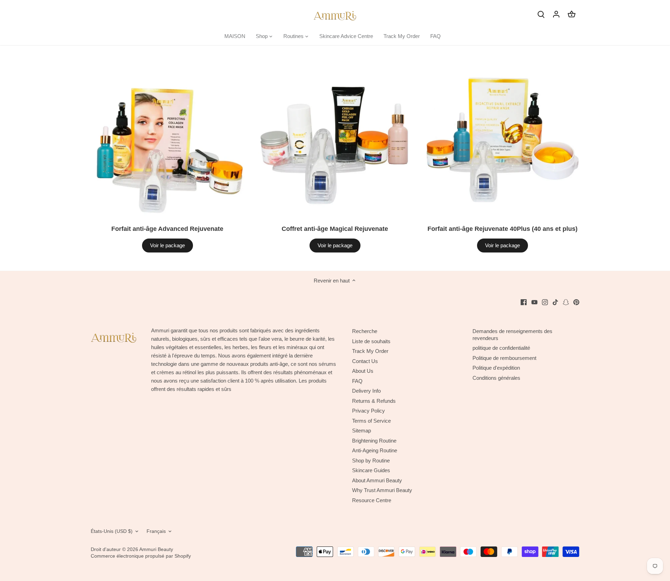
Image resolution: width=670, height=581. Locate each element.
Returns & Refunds (374, 401)
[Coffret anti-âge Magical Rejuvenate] (335, 140)
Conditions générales (496, 378)
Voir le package (167, 245)
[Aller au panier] (571, 13)
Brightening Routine (374, 441)
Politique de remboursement (504, 358)
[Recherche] (541, 13)
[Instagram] (545, 301)
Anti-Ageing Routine (374, 450)
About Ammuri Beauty (377, 480)
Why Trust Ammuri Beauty (382, 490)
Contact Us (365, 361)
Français (156, 531)
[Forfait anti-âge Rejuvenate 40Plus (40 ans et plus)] (502, 140)
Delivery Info (366, 391)
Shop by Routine (371, 460)
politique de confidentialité (501, 348)
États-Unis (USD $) (112, 531)
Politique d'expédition (496, 368)
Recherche (364, 331)
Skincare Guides (371, 470)
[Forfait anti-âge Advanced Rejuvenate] (167, 140)
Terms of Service (371, 421)
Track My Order (370, 351)
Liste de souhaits (371, 341)
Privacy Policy (368, 411)
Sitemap (361, 430)
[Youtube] (534, 301)
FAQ (357, 381)
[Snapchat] (566, 301)
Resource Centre (371, 500)
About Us (362, 371)
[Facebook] (524, 301)
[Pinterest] (576, 301)
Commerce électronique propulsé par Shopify (141, 556)
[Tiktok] (555, 301)
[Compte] (556, 13)
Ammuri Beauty (156, 549)
